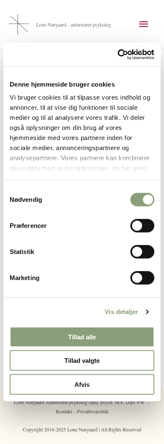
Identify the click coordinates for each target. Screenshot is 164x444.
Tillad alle (82, 336)
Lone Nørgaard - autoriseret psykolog (73, 24)
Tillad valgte (82, 360)
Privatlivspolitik (92, 411)
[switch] (142, 225)
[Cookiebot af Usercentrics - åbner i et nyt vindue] (118, 54)
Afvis (82, 384)
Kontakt (64, 411)
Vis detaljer (121, 311)
